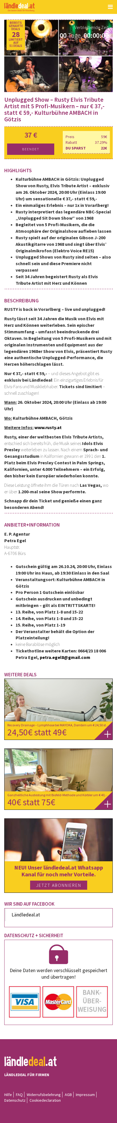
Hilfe (8, 1094)
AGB (68, 1094)
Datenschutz (15, 1100)
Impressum (85, 1094)
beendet (30, 149)
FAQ (19, 1094)
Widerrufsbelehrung (44, 1094)
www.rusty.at (48, 427)
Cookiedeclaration (45, 1100)
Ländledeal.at (26, 915)
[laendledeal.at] (19, 7)
